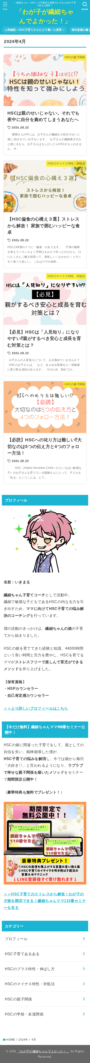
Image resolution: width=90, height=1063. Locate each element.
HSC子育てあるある (22, 954)
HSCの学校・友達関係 (24, 1014)
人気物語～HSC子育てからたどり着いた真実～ (35, 29)
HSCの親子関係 (18, 999)
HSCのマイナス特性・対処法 (30, 984)
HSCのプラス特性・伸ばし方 (30, 969)
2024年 (23, 1039)
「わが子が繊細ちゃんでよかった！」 (45, 16)
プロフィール (16, 939)
